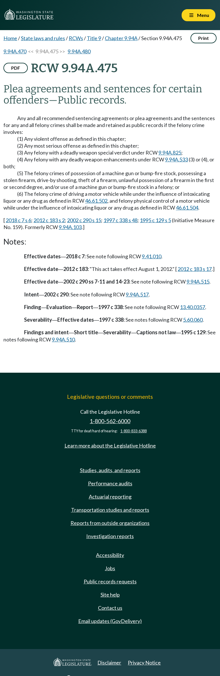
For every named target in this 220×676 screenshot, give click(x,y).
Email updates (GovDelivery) (110, 621)
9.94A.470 (14, 51)
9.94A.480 (79, 51)
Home (10, 38)
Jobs (110, 568)
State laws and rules (43, 38)
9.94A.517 (137, 294)
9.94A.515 (197, 281)
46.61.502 (96, 201)
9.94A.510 (63, 339)
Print (203, 38)
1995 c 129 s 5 (155, 220)
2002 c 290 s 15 (84, 220)
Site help (110, 594)
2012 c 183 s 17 (195, 269)
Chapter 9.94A (121, 38)
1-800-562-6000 (110, 421)
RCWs (76, 38)
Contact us (110, 608)
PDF (15, 68)
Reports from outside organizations (110, 523)
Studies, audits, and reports (110, 470)
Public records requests (110, 581)
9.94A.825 (169, 152)
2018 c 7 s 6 (18, 220)
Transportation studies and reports (110, 510)
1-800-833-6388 (133, 431)
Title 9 (94, 38)
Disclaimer (109, 662)
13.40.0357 (192, 307)
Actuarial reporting (110, 496)
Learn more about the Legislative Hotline (110, 445)
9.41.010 (151, 256)
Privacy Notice (144, 662)
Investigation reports (110, 536)
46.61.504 (187, 207)
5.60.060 (193, 319)
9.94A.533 (176, 159)
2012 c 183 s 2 (49, 220)
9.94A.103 (70, 227)
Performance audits (110, 483)
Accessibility (110, 555)
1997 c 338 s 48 (120, 220)
